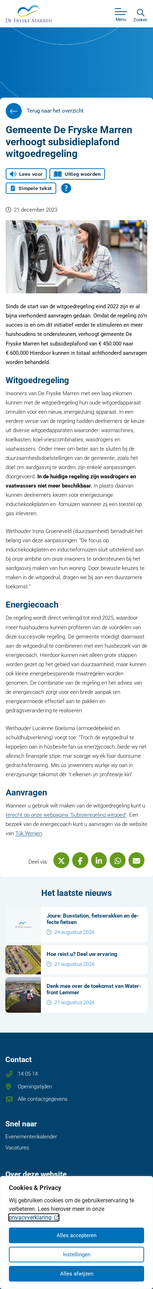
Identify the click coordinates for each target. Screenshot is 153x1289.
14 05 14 (28, 1074)
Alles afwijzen (76, 1274)
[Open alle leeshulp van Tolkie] (66, 188)
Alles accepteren (76, 1235)
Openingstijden (35, 1086)
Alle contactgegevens (43, 1099)
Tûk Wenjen (28, 833)
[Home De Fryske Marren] (29, 13)
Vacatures (17, 1147)
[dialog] (76, 1232)
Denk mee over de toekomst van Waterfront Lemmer (94, 989)
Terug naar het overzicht (55, 111)
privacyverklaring (30, 1217)
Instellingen (76, 1254)
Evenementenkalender (31, 1136)
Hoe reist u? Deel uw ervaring (82, 954)
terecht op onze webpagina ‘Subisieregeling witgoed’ (66, 815)
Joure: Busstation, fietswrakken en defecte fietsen (93, 919)
